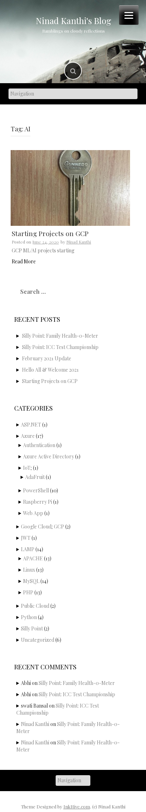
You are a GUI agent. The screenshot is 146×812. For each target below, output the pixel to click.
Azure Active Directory (48, 456)
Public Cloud (35, 605)
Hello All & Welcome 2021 (50, 369)
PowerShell (36, 490)
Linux (29, 569)
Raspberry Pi (37, 501)
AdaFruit (35, 477)
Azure (28, 436)
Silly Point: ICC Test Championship (60, 347)
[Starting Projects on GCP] (70, 187)
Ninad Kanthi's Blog (73, 20)
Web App (33, 513)
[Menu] (129, 15)
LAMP (27, 549)
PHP (28, 592)
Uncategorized (37, 639)
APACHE (33, 558)
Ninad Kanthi (78, 242)
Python (29, 617)
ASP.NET (31, 424)
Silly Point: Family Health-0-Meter (60, 335)
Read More (24, 261)
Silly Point (32, 628)
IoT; (27, 467)
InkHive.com (76, 807)
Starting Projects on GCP (50, 233)
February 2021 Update (46, 358)
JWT (25, 537)
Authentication (39, 445)
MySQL (31, 581)
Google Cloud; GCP (42, 526)
